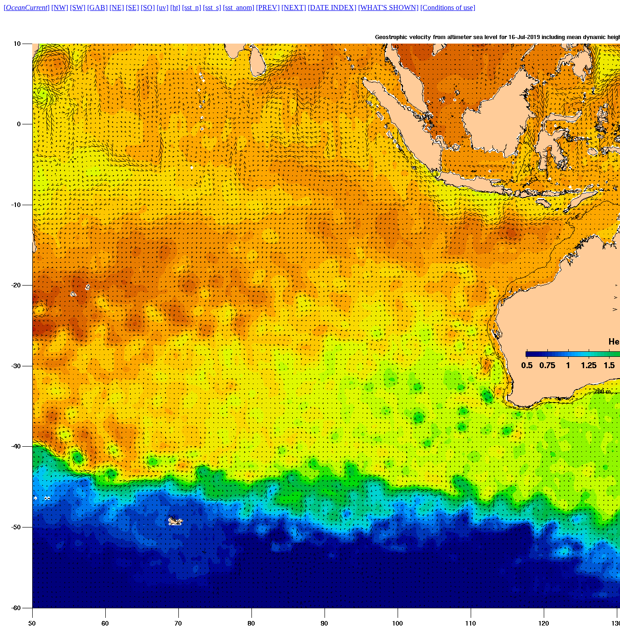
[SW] (77, 7)
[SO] (148, 7)
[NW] (59, 7)
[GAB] (97, 7)
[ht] (175, 7)
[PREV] (268, 7)
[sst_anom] (238, 7)
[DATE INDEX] (332, 7)
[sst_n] (191, 7)
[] (26, 7)
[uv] (162, 7)
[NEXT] (293, 7)
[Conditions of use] (447, 7)
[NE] (116, 7)
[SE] (132, 7)
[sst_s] (212, 7)
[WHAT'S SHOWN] (388, 7)
